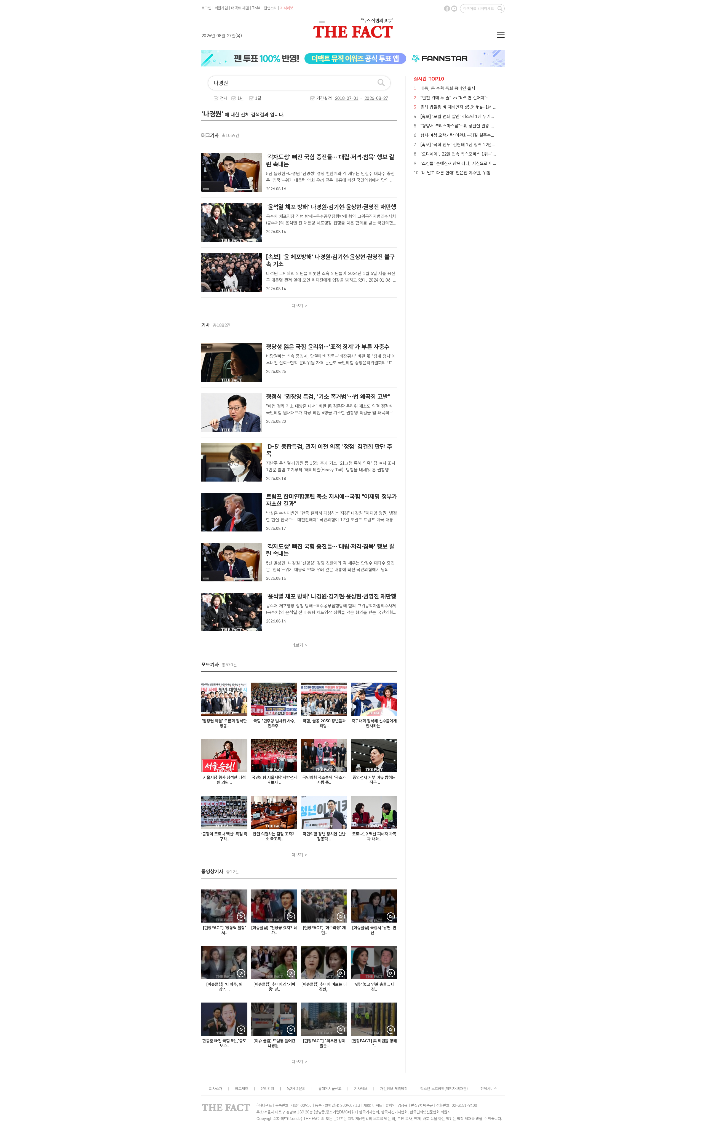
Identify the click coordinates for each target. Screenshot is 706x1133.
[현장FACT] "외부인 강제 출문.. (324, 1043)
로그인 (206, 8)
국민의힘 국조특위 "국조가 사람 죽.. (324, 780)
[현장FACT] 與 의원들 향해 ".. (374, 1043)
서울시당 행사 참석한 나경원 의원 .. (224, 780)
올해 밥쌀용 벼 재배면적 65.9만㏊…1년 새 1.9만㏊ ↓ (470, 107)
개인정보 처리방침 (394, 1088)
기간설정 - (340, 98)
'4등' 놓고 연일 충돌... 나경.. (374, 987)
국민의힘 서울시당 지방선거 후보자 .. (274, 780)
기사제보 (286, 8)
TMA (256, 8)
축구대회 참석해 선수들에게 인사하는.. (374, 723)
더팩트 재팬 (240, 8)
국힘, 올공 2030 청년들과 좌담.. (324, 723)
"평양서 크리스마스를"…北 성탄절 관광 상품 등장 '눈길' (470, 126)
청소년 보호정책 (432, 1088)
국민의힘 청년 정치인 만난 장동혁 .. (324, 836)
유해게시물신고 (329, 1088)
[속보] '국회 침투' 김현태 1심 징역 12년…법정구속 (465, 144)
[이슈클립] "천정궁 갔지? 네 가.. (274, 930)
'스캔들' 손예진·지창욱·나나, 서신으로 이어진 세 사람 (468, 163)
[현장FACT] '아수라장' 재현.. (324, 930)
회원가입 (221, 8)
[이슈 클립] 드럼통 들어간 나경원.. (274, 1043)
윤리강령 (267, 1088)
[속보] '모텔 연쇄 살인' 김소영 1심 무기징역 (459, 116)
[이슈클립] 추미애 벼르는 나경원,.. (324, 987)
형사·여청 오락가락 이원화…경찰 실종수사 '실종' (464, 135)
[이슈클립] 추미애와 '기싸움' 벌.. (274, 987)
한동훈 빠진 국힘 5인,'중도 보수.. (224, 1043)
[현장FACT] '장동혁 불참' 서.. (224, 930)
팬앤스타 (270, 8)
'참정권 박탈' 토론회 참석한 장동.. (224, 723)
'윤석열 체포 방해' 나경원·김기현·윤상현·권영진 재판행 (331, 206)
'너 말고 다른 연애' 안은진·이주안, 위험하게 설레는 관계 (470, 172)
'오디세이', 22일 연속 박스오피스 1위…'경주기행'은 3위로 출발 (477, 154)
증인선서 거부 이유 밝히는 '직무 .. (374, 780)
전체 (224, 98)
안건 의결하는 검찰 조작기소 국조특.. (274, 836)
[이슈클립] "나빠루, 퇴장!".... (224, 987)
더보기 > (299, 305)
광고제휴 (241, 1088)
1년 (240, 98)
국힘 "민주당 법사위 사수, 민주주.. (274, 723)
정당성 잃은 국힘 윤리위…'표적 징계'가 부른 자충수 (327, 346)
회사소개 (215, 1088)
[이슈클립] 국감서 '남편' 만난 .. (374, 930)
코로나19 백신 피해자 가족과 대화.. (374, 836)
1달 (258, 98)
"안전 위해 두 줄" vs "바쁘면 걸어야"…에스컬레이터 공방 (471, 97)
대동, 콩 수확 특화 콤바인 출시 (448, 88)
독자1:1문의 (296, 1088)
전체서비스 (488, 1088)
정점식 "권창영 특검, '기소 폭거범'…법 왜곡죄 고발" (328, 396)
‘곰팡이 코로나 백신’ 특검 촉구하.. (224, 836)
